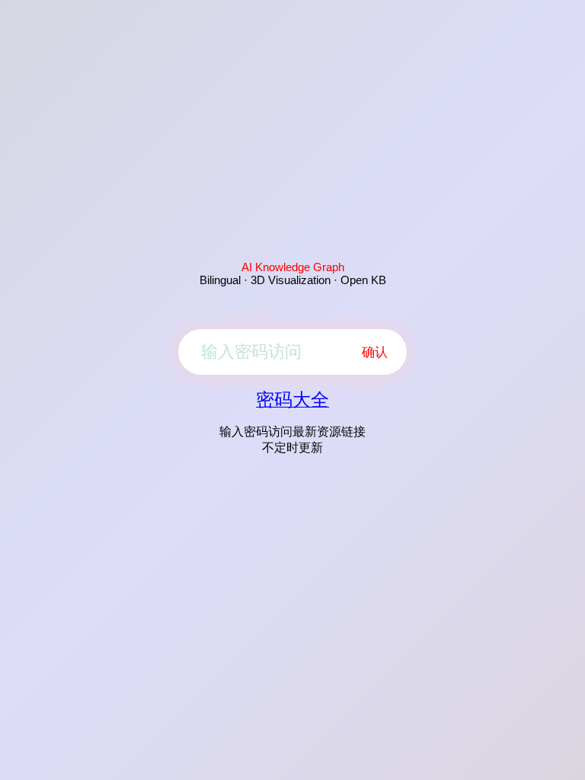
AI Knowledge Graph (292, 267)
